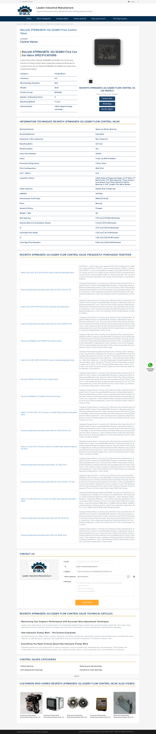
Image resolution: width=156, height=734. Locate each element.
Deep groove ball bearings (100, 19)
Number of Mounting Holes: (31, 97)
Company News (62, 19)
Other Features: (26, 189)
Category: (24, 74)
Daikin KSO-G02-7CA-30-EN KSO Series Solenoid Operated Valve (47, 273)
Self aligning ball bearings (122, 19)
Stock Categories (44, 19)
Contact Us (29, 732)
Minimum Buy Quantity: (30, 83)
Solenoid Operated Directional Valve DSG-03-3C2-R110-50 (44, 518)
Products (25, 24)
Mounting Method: (27, 102)
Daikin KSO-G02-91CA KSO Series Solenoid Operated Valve (45, 307)
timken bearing (80, 19)
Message (67, 582)
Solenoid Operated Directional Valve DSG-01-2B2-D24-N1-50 (46, 431)
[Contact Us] (150, 367)
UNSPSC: (23, 194)
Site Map (37, 732)
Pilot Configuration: (28, 168)
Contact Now (107, 99)
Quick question (70, 577)
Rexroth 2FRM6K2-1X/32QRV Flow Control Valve (41, 396)
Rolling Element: (27, 129)
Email (66, 562)
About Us (20, 732)
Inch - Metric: (25, 173)
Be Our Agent (107, 109)
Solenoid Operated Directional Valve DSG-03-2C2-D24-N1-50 (46, 290)
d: (20, 238)
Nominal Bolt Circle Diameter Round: (35, 223)
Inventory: (24, 78)
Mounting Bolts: (26, 144)
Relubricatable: (26, 149)
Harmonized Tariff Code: (30, 199)
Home (29, 19)
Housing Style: (26, 106)
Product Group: (26, 92)
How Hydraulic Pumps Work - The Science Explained (48, 632)
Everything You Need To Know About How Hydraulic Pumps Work (54, 644)
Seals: (22, 159)
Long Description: (27, 178)
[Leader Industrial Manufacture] (24, 10)
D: (20, 228)
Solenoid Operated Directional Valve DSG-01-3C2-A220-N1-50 (46, 324)
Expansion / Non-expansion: (31, 139)
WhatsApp (107, 104)
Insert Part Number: (28, 154)
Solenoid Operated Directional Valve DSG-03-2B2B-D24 (44, 535)
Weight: (23, 88)
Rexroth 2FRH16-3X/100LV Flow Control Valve (39, 379)
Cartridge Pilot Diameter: (30, 243)
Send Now (87, 602)
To (65, 567)
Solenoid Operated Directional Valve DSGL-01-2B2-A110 (43, 465)
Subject (66, 572)
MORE (76, 676)
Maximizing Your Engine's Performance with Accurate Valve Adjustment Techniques (65, 621)
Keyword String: (26, 208)
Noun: (22, 203)
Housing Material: (27, 134)
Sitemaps (44, 732)
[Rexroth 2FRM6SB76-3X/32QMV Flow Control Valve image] (107, 52)
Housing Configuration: (29, 163)
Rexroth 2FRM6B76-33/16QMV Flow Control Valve (41, 341)
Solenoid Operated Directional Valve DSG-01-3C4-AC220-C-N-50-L (48, 482)
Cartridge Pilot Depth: (29, 233)
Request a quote (27, 2)
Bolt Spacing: (25, 218)
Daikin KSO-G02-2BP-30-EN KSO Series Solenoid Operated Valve (48, 360)
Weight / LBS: (25, 213)
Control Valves (34, 24)
